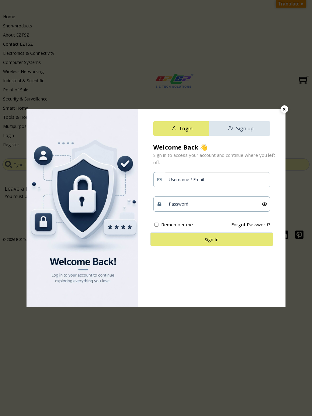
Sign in (211, 239)
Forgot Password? (250, 224)
